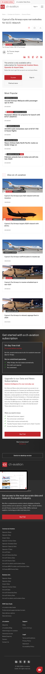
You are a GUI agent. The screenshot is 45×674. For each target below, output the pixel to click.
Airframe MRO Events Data (10, 569)
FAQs (24, 625)
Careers (4, 639)
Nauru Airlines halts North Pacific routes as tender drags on (21, 144)
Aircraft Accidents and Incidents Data (13, 563)
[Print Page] (40, 28)
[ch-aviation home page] (9, 7)
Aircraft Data (6, 552)
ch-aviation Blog (7, 628)
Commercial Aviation (14, 14)
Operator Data (6, 535)
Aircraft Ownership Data (9, 555)
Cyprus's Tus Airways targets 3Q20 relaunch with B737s (21, 225)
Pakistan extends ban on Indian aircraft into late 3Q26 (21, 158)
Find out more (13, 83)
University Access (7, 633)
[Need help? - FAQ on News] (28, 28)
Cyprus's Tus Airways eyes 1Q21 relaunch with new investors (21, 197)
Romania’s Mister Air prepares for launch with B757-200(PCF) (22, 116)
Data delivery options (8, 613)
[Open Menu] (42, 6)
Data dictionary (6, 616)
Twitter (20, 661)
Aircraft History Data (8, 558)
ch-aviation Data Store (23, 2)
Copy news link (37, 57)
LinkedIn (24, 57)
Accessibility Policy (28, 646)
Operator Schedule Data (9, 543)
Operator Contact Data (9, 541)
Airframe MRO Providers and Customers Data (15, 566)
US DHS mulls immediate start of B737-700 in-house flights (21, 130)
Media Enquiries (7, 636)
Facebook (32, 57)
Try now (13, 77)
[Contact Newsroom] (34, 28)
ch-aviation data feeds (9, 607)
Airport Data (6, 538)
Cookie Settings (27, 628)
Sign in (35, 6)
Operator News (6, 532)
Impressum (25, 644)
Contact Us (5, 642)
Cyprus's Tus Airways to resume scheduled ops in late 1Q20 (21, 283)
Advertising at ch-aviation (10, 630)
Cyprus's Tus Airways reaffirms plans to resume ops (22, 257)
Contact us (22, 444)
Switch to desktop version (23, 455)
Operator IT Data (7, 549)
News (4, 14)
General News (26, 14)
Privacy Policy (26, 641)
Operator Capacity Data (9, 546)
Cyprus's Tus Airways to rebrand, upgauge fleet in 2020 (21, 316)
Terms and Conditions (28, 638)
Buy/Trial (23, 434)
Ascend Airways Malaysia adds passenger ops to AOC (21, 102)
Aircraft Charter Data (8, 561)
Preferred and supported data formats (13, 610)
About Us (5, 625)
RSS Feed (41, 57)
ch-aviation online (7, 2)
